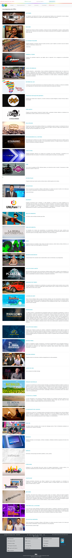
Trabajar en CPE (12, 540)
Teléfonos (29, 543)
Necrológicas (11, 550)
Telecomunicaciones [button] (20, 5)
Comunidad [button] (44, 5)
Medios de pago (12, 543)
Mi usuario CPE (52, 1)
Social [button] (29, 5)
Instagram (46, 540)
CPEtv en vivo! (51, 5)
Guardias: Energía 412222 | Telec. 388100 (8, 1)
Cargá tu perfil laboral (13, 548)
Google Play (29, 545)
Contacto (28, 540)
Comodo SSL (63, 544)
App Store (28, 548)
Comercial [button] (36, 5)
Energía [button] (11, 5)
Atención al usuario (48, 538)
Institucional (11, 538)
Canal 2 (46, 545)
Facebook (46, 543)
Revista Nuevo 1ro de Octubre (32, 538)
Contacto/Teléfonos (40, 1)
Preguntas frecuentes (13, 545)
